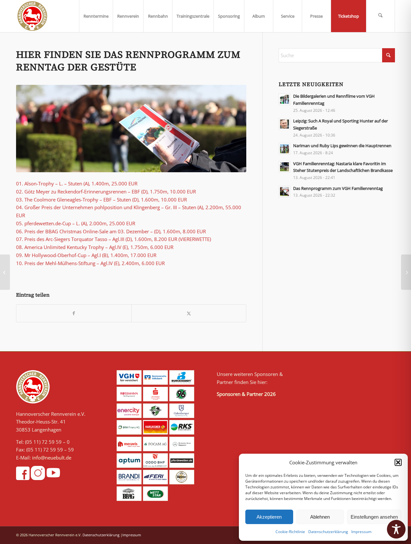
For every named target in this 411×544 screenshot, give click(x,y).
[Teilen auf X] (189, 313)
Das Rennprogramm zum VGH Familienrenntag (338, 188)
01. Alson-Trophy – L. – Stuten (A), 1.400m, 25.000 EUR (76, 183)
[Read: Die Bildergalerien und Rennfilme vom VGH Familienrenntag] (284, 99)
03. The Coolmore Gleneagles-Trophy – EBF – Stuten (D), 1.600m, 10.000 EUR (101, 199)
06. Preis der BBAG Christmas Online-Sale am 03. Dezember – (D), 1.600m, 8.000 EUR (111, 231)
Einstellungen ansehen (374, 517)
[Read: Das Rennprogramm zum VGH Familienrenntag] (284, 191)
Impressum (361, 531)
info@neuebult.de (51, 457)
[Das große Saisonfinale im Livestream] (5, 272)
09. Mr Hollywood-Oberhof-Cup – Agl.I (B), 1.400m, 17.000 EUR (86, 255)
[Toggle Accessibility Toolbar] (396, 529)
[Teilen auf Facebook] (73, 313)
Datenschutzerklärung (328, 531)
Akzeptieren (269, 517)
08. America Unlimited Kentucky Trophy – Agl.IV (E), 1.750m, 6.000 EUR (94, 247)
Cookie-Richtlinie (290, 531)
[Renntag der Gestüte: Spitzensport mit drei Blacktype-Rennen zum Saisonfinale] (406, 272)
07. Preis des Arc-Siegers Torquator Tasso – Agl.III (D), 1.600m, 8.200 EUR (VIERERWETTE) (113, 239)
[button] (398, 462)
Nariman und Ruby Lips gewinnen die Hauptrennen (342, 145)
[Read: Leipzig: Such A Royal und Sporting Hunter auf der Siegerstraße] (284, 124)
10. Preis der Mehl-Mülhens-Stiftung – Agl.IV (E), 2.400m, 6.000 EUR (90, 263)
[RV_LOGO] (32, 16)
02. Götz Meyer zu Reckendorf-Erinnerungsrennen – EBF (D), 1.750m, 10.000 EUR (106, 191)
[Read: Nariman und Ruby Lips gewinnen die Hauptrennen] (284, 149)
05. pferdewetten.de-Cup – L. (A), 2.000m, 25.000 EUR (75, 223)
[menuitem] (96, 16)
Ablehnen (320, 517)
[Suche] (380, 16)
